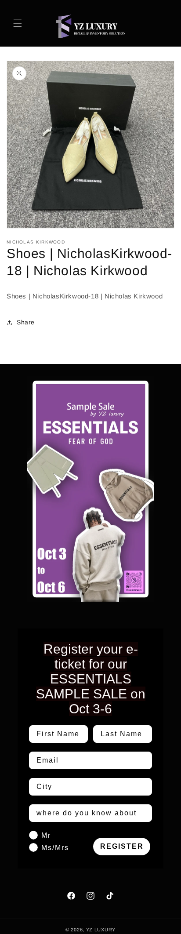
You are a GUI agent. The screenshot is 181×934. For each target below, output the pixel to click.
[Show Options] (143, 786)
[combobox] (87, 786)
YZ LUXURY (101, 929)
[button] (17, 23)
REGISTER (122, 846)
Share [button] (26, 322)
